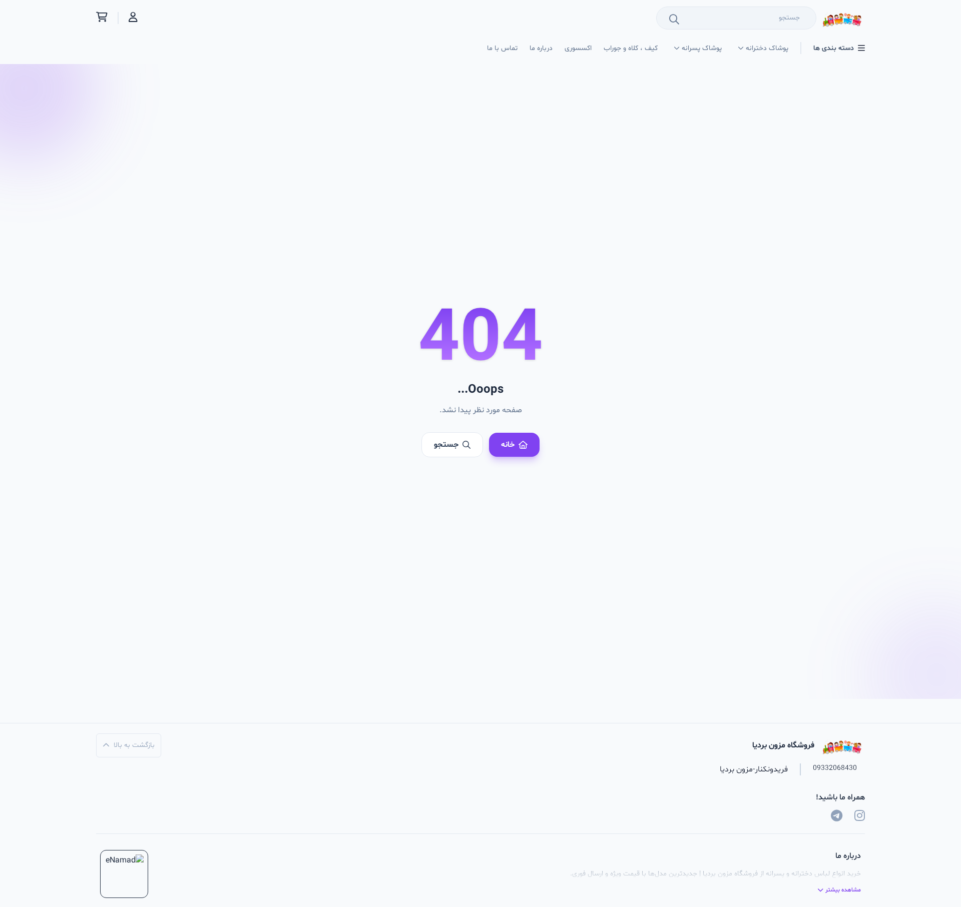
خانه (508, 444)
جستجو (446, 444)
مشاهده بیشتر (843, 890)
